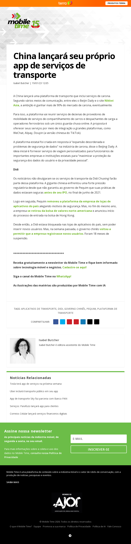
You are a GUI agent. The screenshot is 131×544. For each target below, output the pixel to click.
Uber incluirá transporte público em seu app (34, 391)
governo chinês (74, 308)
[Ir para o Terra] (65, 3)
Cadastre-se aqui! (74, 267)
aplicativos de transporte (38, 308)
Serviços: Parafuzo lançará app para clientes (34, 406)
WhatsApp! (63, 276)
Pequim (91, 308)
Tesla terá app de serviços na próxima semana (36, 383)
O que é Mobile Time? (21, 526)
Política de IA (99, 526)
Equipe (37, 526)
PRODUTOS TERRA (116, 3)
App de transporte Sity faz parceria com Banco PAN (38, 398)
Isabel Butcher (49, 340)
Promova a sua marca (54, 526)
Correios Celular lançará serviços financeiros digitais (38, 413)
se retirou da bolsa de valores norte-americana (59, 211)
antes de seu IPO (55, 192)
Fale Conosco (114, 526)
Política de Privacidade (79, 526)
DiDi (60, 308)
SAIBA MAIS (12, 482)
